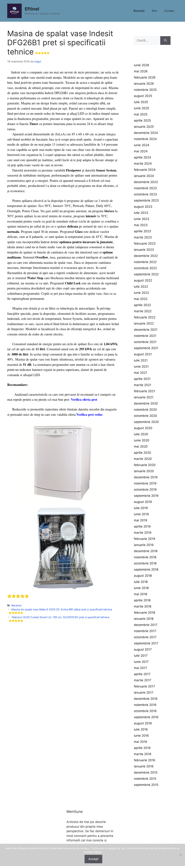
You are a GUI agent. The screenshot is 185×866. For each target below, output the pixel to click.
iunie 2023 (141, 219)
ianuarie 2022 (144, 323)
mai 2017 (140, 668)
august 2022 (143, 280)
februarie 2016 (144, 760)
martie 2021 (142, 385)
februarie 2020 (145, 465)
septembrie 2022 (146, 274)
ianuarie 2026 (144, 83)
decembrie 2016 (146, 698)
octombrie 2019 (145, 489)
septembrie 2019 (146, 495)
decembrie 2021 (145, 329)
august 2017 (143, 649)
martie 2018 (142, 606)
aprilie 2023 (142, 231)
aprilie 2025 (142, 120)
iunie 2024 (141, 145)
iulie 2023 (141, 213)
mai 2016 (140, 742)
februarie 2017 (144, 686)
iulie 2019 (141, 508)
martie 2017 (142, 680)
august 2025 (143, 96)
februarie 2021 (144, 391)
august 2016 (143, 723)
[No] (180, 855)
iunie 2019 (141, 514)
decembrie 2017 (145, 625)
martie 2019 (142, 532)
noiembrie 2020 (145, 409)
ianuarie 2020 (144, 471)
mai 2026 (141, 71)
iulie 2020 (141, 434)
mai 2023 (141, 225)
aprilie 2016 (142, 748)
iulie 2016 (141, 729)
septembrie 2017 (146, 643)
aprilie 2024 (142, 157)
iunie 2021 (141, 366)
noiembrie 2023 (145, 188)
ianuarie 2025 (144, 126)
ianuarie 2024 (144, 176)
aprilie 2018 (142, 600)
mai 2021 (140, 372)
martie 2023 (143, 237)
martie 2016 (142, 754)
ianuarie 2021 (143, 397)
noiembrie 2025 (145, 90)
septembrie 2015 (146, 785)
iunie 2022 (141, 293)
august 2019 (143, 502)
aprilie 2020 (142, 452)
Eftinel (32, 9)
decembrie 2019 (146, 477)
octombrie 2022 (145, 268)
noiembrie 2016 (145, 705)
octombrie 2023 (145, 194)
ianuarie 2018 (143, 619)
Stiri (154, 10)
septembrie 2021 (146, 348)
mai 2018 (140, 594)
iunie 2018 (141, 588)
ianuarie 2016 (144, 766)
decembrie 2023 (146, 182)
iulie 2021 (141, 360)
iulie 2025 (141, 102)
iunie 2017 (141, 662)
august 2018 (143, 575)
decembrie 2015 (145, 772)
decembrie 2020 (146, 403)
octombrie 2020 (145, 416)
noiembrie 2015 (145, 778)
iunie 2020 (141, 440)
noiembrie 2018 (145, 557)
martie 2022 (143, 311)
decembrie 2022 (146, 256)
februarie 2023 (145, 243)
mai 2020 (141, 446)
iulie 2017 (141, 655)
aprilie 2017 (142, 674)
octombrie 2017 (145, 637)
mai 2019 (140, 520)
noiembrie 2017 (145, 631)
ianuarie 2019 (144, 545)
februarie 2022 (144, 317)
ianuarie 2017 (143, 692)
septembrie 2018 (146, 569)
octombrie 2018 (145, 563)
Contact (169, 10)
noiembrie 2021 (145, 336)
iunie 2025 (141, 108)
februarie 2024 (145, 169)
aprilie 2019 (142, 526)
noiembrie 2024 (145, 139)
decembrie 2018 (145, 551)
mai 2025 (140, 114)
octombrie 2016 (145, 711)
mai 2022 (140, 299)
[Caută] (165, 40)
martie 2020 (143, 459)
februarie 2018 (144, 612)
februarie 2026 (145, 77)
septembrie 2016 (146, 717)
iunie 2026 (141, 65)
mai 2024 (141, 151)
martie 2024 (143, 163)
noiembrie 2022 (145, 262)
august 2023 (143, 206)
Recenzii (139, 10)
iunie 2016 (141, 735)
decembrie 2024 (146, 133)
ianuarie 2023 (144, 249)
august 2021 (143, 354)
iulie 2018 (141, 582)
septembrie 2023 (146, 200)
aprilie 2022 (142, 305)
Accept (93, 859)
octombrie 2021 (145, 342)
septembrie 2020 (146, 422)
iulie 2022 (141, 286)
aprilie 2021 (142, 379)
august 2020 (143, 428)
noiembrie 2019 (145, 483)
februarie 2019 (144, 539)
